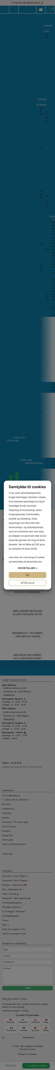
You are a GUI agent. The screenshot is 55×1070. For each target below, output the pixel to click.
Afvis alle (27, 582)
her (39, 561)
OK (27, 574)
